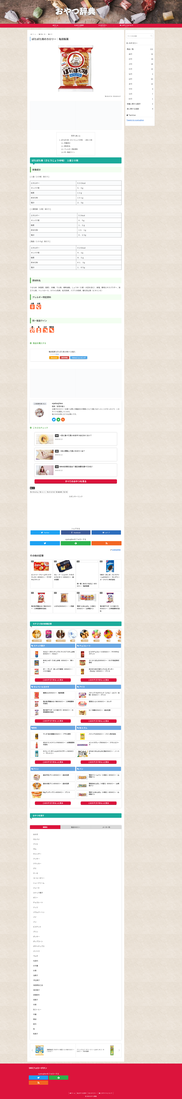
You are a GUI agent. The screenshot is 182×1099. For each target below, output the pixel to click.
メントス (36, 951)
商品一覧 (140, 49)
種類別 (45, 827)
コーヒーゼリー (38, 878)
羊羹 (34, 1014)
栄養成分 (67, 143)
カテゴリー (93, 1093)
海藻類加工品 (38, 985)
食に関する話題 (140, 108)
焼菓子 (35, 999)
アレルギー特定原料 (71, 149)
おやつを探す (82, 1093)
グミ (34, 868)
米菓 (66, 492)
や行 (141, 89)
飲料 (34, 1024)
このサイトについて (106, 1093)
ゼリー (35, 897)
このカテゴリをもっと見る (53, 680)
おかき (35, 834)
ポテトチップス (38, 946)
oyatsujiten (57, 403)
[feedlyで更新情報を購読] (58, 419)
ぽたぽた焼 (52, 492)
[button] (151, 36)
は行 (33, 488)
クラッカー (37, 863)
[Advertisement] (53, 115)
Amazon (54, 357)
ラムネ (35, 956)
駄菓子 (35, 1033)
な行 (141, 74)
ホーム (73, 1093)
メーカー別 (106, 827)
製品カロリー (75, 827)
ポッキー (36, 936)
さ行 (141, 64)
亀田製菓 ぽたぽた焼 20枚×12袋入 (62, 351)
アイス (35, 844)
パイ (34, 917)
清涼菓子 (36, 990)
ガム (34, 849)
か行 (141, 59)
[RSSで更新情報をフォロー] (63, 419)
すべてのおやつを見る (76, 481)
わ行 (141, 98)
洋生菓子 (36, 980)
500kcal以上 (35, 492)
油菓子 (35, 975)
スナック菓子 (38, 892)
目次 (73, 135)
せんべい (43, 492)
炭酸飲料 (36, 995)
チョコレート (38, 902)
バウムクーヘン (38, 912)
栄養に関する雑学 (140, 104)
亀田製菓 (60, 492)
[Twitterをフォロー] (54, 419)
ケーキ (35, 873)
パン (34, 922)
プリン (35, 931)
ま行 (141, 84)
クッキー (36, 858)
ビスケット (37, 926)
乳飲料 (35, 961)
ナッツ (35, 907)
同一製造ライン (69, 152)
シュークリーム (38, 883)
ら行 (141, 94)
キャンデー (37, 854)
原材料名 (67, 146)
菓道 (34, 1019)
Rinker (57, 354)
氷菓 (34, 970)
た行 (141, 69)
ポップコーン (38, 941)
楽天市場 (64, 357)
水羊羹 (35, 965)
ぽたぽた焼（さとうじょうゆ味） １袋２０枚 (76, 140)
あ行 (141, 54)
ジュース (36, 888)
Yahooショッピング (79, 357)
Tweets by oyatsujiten (135, 120)
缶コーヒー (37, 1009)
